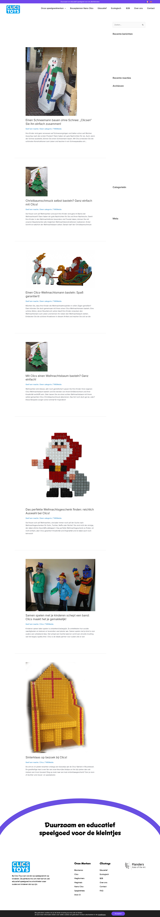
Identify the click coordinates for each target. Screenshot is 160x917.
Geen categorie (46, 129)
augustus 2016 (118, 135)
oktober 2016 (118, 128)
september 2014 (119, 168)
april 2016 (116, 142)
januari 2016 (117, 150)
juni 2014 (116, 179)
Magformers (117, 203)
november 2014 (119, 161)
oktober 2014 (118, 164)
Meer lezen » (31, 146)
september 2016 (119, 131)
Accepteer (118, 913)
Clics (42, 624)
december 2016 (119, 120)
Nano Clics (117, 207)
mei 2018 (116, 113)
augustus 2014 (118, 172)
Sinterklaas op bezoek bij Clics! (46, 757)
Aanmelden (117, 224)
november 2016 (119, 124)
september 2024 (119, 94)
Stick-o (115, 211)
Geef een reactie (32, 129)
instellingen (102, 914)
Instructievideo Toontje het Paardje (126, 46)
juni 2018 (116, 109)
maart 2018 (117, 117)
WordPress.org (118, 235)
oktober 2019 (118, 102)
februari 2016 (118, 146)
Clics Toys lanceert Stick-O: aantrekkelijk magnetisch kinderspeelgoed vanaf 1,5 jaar (128, 66)
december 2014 (119, 157)
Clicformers (117, 192)
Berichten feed (118, 227)
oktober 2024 (118, 91)
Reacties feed (118, 231)
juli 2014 (116, 176)
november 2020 (119, 98)
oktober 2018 (118, 105)
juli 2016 (116, 139)
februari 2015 (118, 153)
